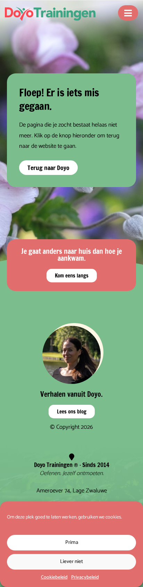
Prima (71, 542)
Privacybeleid (85, 577)
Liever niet (71, 561)
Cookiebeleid (54, 577)
